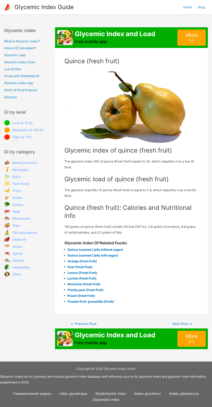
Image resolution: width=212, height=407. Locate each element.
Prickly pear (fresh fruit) (85, 290)
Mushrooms (21, 218)
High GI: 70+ (22, 137)
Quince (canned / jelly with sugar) (92, 255)
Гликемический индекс (32, 393)
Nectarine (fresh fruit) (83, 284)
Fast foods (20, 183)
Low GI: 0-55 (22, 123)
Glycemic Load (14, 55)
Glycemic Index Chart (20, 62)
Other (16, 274)
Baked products (24, 163)
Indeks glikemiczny (184, 393)
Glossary (10, 97)
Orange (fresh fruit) (82, 261)
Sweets (18, 260)
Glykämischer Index (110, 393)
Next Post (182, 324)
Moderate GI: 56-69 (27, 130)
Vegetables (21, 267)
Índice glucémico (147, 393)
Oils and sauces (24, 232)
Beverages (20, 170)
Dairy (16, 177)
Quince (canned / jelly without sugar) (95, 250)
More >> (192, 37)
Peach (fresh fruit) (81, 296)
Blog (201, 7)
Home (187, 7)
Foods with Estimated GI (21, 76)
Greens (17, 205)
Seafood (19, 239)
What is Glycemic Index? (22, 41)
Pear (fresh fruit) (80, 267)
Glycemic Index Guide (44, 7)
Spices (17, 253)
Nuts (16, 225)
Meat (16, 211)
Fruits (16, 191)
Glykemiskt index (106, 399)
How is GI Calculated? (20, 48)
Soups (17, 246)
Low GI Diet (12, 69)
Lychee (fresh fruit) (81, 278)
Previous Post (83, 324)
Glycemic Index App (18, 83)
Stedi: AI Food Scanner (20, 90)
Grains (17, 198)
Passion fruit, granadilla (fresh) (90, 301)
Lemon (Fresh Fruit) (82, 273)
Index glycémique (73, 393)
